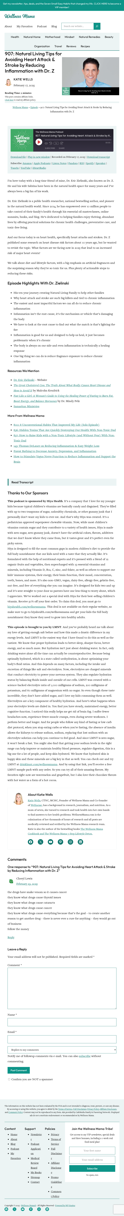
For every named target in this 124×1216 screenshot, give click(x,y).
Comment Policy (15, 1112)
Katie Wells (34, 800)
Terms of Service (65, 1109)
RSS (82, 163)
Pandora (73, 163)
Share (62, 148)
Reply (11, 937)
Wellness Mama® (28, 1205)
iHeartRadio (39, 168)
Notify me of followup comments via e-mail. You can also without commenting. (54, 1058)
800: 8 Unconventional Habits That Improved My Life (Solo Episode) (57, 425)
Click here (9, 100)
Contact (35, 1182)
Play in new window (39, 157)
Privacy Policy (93, 1109)
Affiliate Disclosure (108, 1109)
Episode (34, 107)
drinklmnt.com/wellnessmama (38, 764)
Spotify (90, 163)
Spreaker (101, 163)
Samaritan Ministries (26, 406)
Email (12, 1032)
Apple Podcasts (42, 163)
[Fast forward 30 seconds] (61, 143)
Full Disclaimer (79, 1109)
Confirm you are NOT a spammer (32, 1079)
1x (56, 143)
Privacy (55, 1134)
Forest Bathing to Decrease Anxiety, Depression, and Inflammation (55, 451)
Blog (13, 1144)
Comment (15, 965)
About (14, 1139)
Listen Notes (59, 163)
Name (12, 1015)
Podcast (15, 1149)
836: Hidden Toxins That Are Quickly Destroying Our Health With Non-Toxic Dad (65, 430)
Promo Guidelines (56, 1182)
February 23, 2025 (27, 884)
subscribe (85, 1056)
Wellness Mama (20, 107)
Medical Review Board (35, 1163)
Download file (18, 157)
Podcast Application (36, 1148)
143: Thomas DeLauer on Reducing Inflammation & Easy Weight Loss (56, 446)
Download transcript (98, 157)
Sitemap (35, 1177)
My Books (36, 1172)
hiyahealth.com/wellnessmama (27, 607)
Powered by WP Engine (65, 1205)
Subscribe (50, 148)
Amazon (27, 163)
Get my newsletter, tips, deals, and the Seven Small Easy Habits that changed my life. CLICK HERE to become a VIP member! (62, 5)
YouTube (26, 168)
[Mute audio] (46, 143)
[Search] (97, 26)
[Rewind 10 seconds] (50, 143)
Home (14, 1134)
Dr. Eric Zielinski (24, 380)
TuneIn (15, 168)
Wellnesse (36, 805)
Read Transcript (22, 482)
